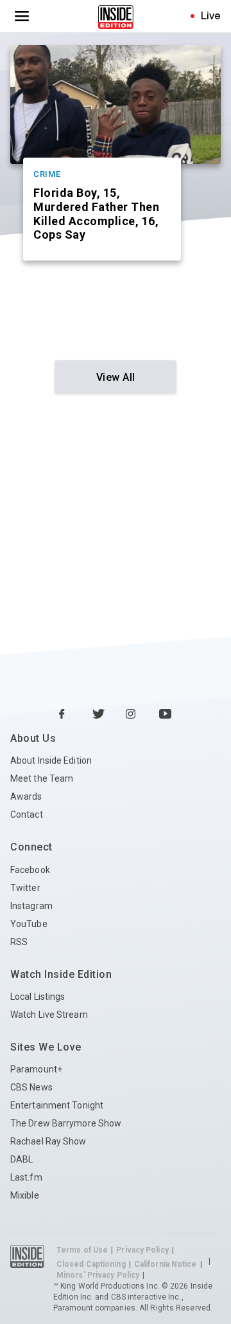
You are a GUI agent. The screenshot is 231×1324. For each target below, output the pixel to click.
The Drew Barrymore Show (65, 1123)
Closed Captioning (91, 1264)
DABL (21, 1159)
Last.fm (26, 1177)
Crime (47, 174)
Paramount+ (36, 1069)
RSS (19, 942)
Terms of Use (82, 1250)
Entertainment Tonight (56, 1105)
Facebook (30, 870)
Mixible (24, 1195)
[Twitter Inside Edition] (98, 715)
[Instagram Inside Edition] (132, 715)
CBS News (31, 1087)
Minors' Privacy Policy (97, 1275)
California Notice (165, 1264)
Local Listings (37, 996)
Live (211, 15)
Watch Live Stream (49, 1014)
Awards (26, 796)
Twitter (25, 888)
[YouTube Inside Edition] (165, 715)
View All (115, 377)
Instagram (31, 906)
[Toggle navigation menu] (21, 16)
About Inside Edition (51, 760)
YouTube (28, 924)
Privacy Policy (142, 1250)
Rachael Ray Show (48, 1141)
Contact (26, 814)
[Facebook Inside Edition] (65, 715)
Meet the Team (41, 778)
